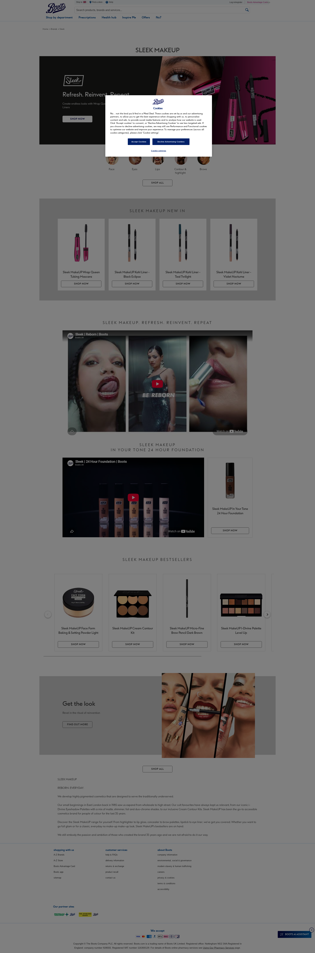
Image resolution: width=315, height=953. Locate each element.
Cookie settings (158, 151)
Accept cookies (138, 142)
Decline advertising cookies (171, 142)
